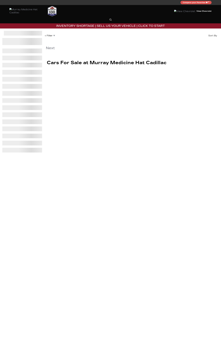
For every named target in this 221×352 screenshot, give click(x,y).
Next (50, 48)
